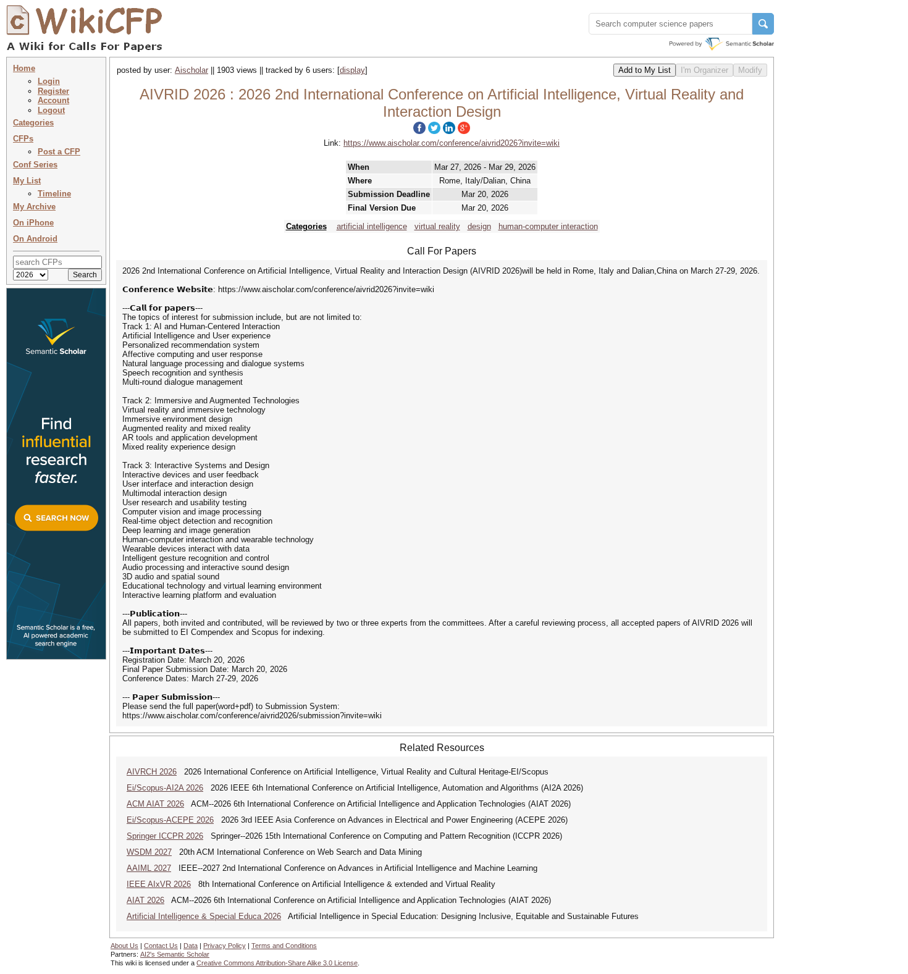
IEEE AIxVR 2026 (159, 884)
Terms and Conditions (284, 945)
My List (27, 180)
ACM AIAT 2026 (155, 803)
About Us (124, 945)
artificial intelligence (372, 226)
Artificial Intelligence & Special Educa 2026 (204, 916)
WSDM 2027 (149, 852)
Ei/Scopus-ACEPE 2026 (170, 820)
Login (49, 81)
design (479, 226)
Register (53, 91)
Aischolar (191, 70)
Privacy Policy (224, 945)
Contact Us (161, 945)
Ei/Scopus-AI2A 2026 (165, 787)
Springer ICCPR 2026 (165, 836)
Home (24, 68)
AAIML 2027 (149, 868)
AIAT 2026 (145, 900)
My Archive (34, 206)
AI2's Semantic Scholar (174, 954)
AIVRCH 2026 (152, 771)
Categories (33, 122)
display (352, 70)
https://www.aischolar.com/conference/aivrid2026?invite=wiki (451, 143)
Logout (51, 110)
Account (53, 100)
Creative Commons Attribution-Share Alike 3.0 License (277, 963)
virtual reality (437, 226)
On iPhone (33, 222)
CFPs (23, 138)
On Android (35, 238)
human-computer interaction (548, 226)
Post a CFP (59, 151)
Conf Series (35, 164)
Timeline (54, 193)
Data (190, 945)
